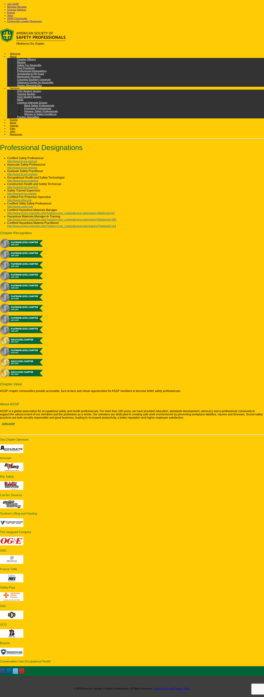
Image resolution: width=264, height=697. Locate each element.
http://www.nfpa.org (19, 200)
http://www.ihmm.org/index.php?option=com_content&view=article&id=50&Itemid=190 (61, 219)
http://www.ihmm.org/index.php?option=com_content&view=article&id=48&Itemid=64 (61, 213)
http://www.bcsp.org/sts (21, 193)
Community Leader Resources (24, 21)
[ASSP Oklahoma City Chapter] (132, 37)
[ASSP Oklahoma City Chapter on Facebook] (2, 671)
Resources (16, 134)
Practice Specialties (28, 117)
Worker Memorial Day (29, 85)
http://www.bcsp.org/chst (22, 187)
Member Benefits (17, 6)
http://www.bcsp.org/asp (22, 167)
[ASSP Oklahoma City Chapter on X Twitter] (15, 671)
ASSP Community (17, 18)
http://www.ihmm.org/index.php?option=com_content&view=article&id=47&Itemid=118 (61, 226)
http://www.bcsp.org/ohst (22, 180)
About (13, 56)
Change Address (16, 9)
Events (11, 12)
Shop (10, 15)
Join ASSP (13, 4)
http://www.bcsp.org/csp (22, 161)
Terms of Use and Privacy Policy (172, 688)
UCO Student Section (29, 96)
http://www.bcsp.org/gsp (22, 174)
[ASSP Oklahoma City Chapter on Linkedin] (9, 671)
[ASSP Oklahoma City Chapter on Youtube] (21, 671)
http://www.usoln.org (20, 206)
